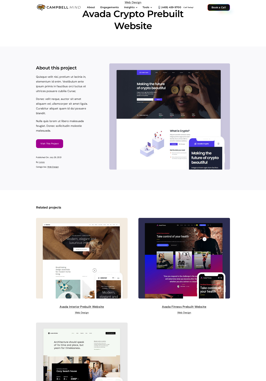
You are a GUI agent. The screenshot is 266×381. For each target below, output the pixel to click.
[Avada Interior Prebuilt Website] (82, 220)
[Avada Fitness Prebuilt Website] (184, 220)
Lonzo (42, 162)
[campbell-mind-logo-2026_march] (59, 4)
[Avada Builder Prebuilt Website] (82, 325)
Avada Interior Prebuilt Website (82, 307)
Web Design (53, 167)
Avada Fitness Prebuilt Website (184, 307)
